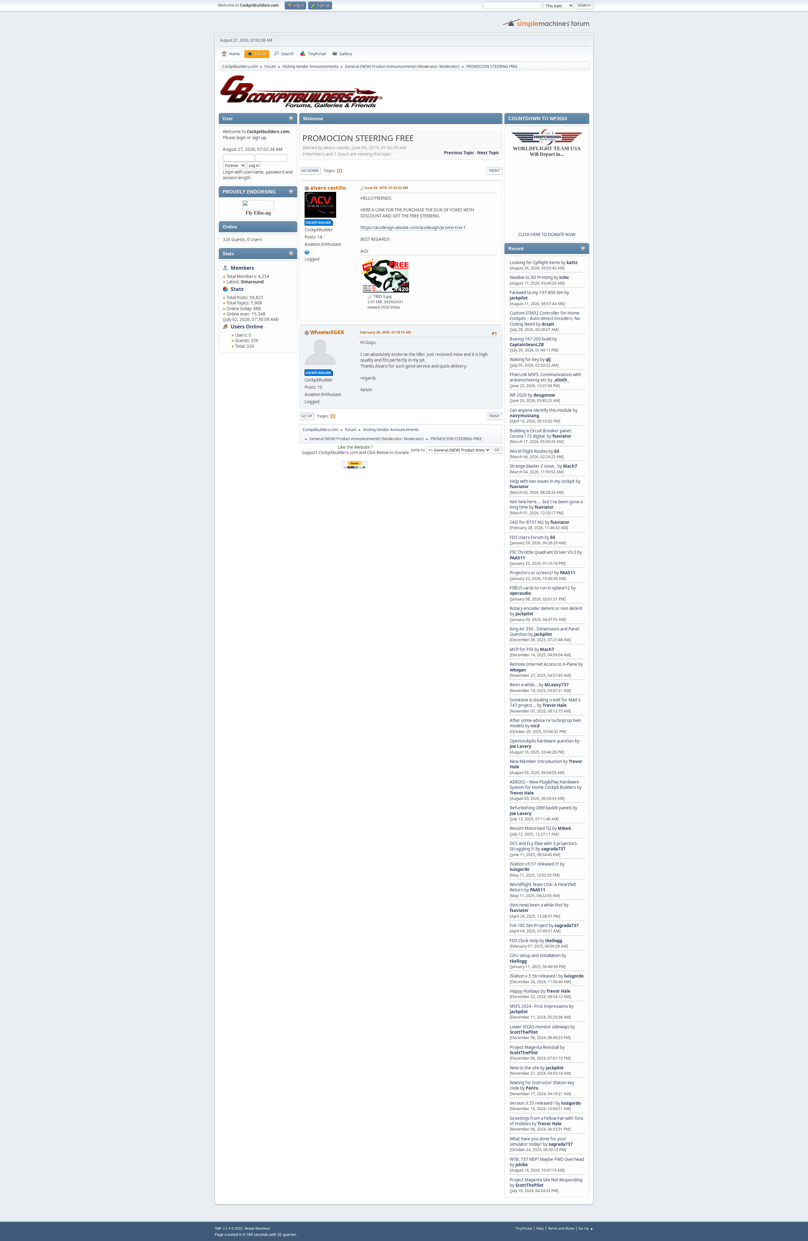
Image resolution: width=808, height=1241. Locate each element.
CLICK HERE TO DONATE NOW (546, 234)
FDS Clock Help (524, 940)
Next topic (488, 153)
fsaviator (561, 436)
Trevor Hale (555, 705)
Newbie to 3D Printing (531, 277)
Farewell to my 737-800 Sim (536, 292)
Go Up (306, 416)
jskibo (521, 1164)
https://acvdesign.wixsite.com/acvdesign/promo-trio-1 (413, 227)
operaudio (520, 593)
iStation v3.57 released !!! (534, 864)
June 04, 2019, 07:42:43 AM (386, 187)
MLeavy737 (556, 685)
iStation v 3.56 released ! (533, 976)
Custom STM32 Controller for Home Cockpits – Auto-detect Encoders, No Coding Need (545, 318)
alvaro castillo (328, 187)
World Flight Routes (529, 451)
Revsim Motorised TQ (530, 828)
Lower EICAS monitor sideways (539, 1027)
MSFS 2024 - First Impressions (539, 1006)
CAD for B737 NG (527, 522)
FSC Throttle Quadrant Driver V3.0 (543, 552)
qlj (548, 359)
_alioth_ (561, 380)
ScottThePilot (524, 1032)
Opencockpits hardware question (542, 741)
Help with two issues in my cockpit (542, 481)
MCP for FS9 (521, 649)
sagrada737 (553, 849)
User (228, 118)
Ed (556, 451)
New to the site (524, 1068)
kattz (572, 262)
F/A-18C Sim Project (529, 925)
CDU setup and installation (535, 955)
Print (494, 170)
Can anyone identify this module (541, 410)
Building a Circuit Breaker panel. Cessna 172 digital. (541, 433)
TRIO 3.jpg (381, 296)
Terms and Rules (561, 1228)
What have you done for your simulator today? (538, 1141)
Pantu (532, 1088)
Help (540, 1228)
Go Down (310, 170)
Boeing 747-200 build (530, 339)
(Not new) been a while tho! (537, 905)
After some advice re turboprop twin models (545, 723)
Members (242, 267)
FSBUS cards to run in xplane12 (540, 588)
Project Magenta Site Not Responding (546, 1180)
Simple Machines (257, 1228)
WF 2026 (518, 395)
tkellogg (553, 940)
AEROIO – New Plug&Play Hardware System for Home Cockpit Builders (544, 784)
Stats (228, 253)
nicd (535, 726)
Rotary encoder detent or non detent (546, 608)
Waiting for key (524, 359)
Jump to (418, 449)
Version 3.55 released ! (532, 1103)
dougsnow (544, 395)
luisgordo (519, 869)
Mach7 (570, 466)
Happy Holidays (525, 991)
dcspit (548, 324)
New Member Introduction (536, 761)
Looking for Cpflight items (535, 262)
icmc (564, 277)
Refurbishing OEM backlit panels (541, 808)
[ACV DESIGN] (307, 251)
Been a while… (524, 685)
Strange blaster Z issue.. (533, 466)
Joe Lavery (521, 746)
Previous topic (459, 153)
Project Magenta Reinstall (534, 1047)
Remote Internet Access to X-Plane (543, 664)
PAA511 (517, 558)
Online (230, 226)
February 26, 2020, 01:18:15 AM (385, 332)
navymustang (524, 415)
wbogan (518, 670)
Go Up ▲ (586, 1228)
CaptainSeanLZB (527, 344)
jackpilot (519, 298)
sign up (259, 137)
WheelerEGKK (327, 332)
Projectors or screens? (531, 573)
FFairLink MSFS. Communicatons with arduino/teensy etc (545, 377)
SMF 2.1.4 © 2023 (228, 1228)
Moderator (448, 66)
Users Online (247, 326)
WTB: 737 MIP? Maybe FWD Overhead (547, 1159)
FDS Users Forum (527, 537)
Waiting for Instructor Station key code (542, 1085)
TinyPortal (523, 1228)
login (241, 137)
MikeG (564, 828)
